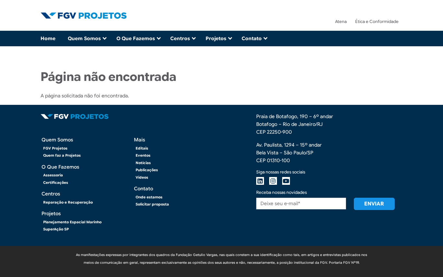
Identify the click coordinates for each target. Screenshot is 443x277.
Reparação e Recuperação (68, 202)
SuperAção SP (56, 229)
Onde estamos (149, 197)
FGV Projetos (55, 148)
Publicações (147, 170)
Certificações (55, 182)
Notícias (143, 163)
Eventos (143, 155)
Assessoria (53, 175)
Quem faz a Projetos (62, 155)
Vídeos (142, 177)
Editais (142, 148)
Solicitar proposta (152, 204)
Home (48, 38)
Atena (341, 21)
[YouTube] (286, 181)
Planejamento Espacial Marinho (72, 222)
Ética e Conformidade (377, 21)
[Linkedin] (260, 181)
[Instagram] (273, 181)
